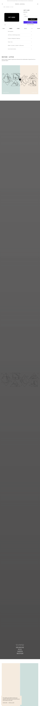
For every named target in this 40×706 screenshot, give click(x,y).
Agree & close (11, 702)
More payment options (30, 24)
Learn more (5, 702)
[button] (2, 4)
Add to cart (33, 19)
